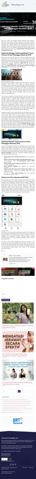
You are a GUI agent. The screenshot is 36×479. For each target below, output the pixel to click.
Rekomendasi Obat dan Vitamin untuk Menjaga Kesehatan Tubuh (16, 405)
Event (5, 35)
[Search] (10, 459)
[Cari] (19, 391)
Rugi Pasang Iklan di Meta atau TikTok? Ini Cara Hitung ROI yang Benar (17, 408)
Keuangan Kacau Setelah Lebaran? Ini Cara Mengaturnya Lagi (17, 326)
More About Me (5, 454)
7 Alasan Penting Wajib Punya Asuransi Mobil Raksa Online (8, 272)
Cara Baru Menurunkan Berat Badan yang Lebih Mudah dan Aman (17, 383)
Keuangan (4, 328)
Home (2, 35)
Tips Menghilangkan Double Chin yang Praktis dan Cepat (14, 407)
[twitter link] (13, 464)
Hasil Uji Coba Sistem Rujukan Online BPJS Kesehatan (25, 272)
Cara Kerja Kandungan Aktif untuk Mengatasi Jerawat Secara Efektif (14, 355)
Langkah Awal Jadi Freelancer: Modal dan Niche (12, 410)
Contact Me (31, 467)
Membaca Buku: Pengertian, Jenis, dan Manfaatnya (13, 412)
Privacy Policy (24, 467)
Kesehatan (4, 357)
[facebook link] (15, 464)
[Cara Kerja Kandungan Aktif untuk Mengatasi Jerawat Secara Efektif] (18, 351)
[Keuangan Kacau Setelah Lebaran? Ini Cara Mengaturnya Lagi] (18, 323)
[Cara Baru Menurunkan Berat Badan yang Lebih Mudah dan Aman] (18, 379)
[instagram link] (10, 464)
